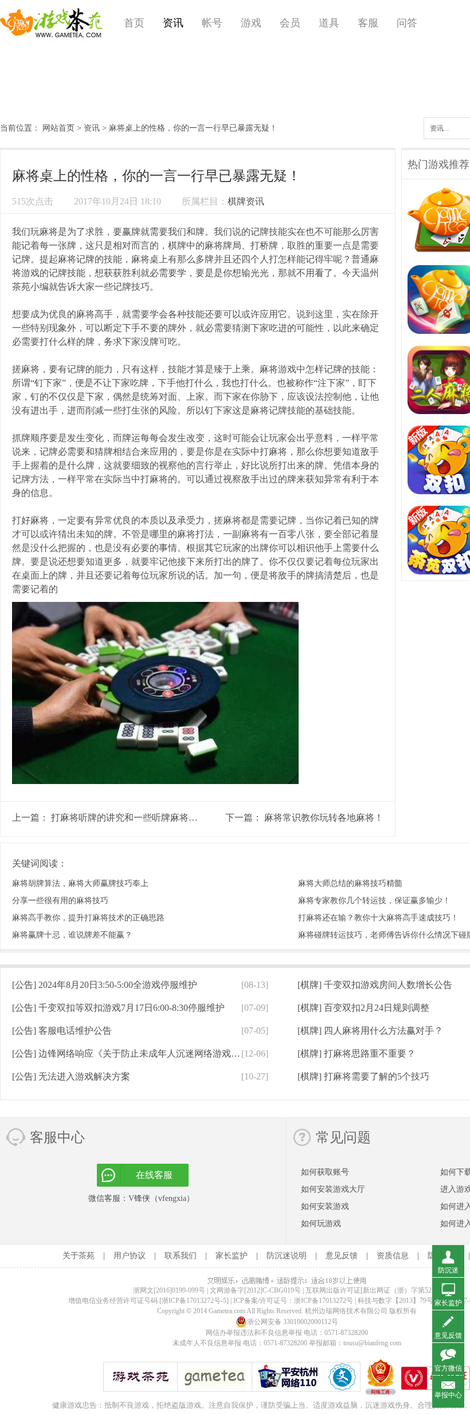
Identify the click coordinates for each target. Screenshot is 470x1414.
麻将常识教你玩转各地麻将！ (323, 817)
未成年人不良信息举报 (208, 1343)
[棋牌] (374, 985)
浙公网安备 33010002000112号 (292, 1322)
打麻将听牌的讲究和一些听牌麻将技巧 (129, 817)
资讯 (173, 23)
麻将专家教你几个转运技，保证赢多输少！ (374, 900)
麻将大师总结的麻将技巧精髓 (350, 883)
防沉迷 (448, 1270)
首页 (134, 23)
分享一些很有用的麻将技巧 (60, 900)
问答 (407, 23)
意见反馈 (342, 1255)
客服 (368, 23)
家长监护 (232, 1255)
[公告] (104, 985)
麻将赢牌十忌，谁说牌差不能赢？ (72, 935)
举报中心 (448, 1395)
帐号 (212, 23)
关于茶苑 (78, 1255)
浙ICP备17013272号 (323, 1301)
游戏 (251, 23)
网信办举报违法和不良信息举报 (254, 1333)
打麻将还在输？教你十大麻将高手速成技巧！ (378, 917)
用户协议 (129, 1255)
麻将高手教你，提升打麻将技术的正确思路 (88, 917)
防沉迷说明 (287, 1255)
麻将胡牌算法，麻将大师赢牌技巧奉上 (80, 883)
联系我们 (180, 1255)
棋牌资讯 (246, 201)
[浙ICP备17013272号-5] (194, 1301)
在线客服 (154, 1175)
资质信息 (393, 1255)
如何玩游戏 (321, 1223)
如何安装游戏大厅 (333, 1189)
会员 (290, 23)
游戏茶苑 (51, 23)
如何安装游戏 (325, 1206)
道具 (329, 23)
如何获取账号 (325, 1172)
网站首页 (58, 128)
